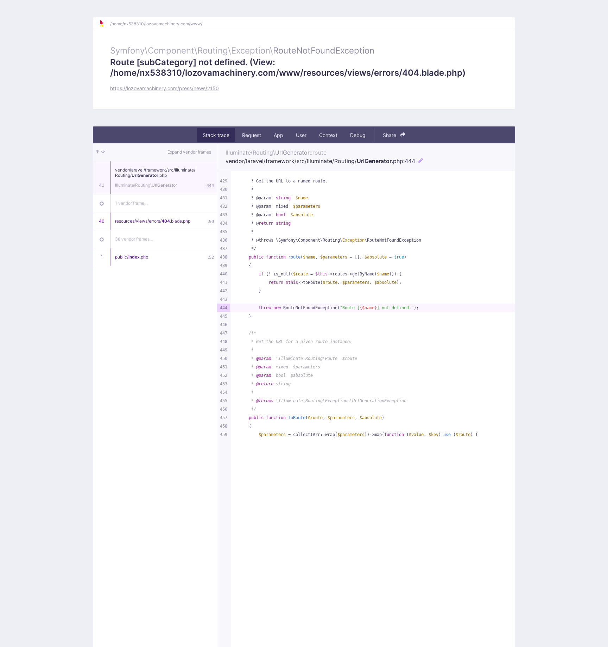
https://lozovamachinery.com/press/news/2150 (164, 88)
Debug (358, 135)
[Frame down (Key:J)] (103, 152)
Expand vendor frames (189, 152)
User (301, 135)
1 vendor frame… (131, 203)
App (278, 135)
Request (251, 135)
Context (328, 135)
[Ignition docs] (104, 23)
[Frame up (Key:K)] (97, 152)
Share (390, 135)
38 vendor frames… (134, 239)
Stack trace (216, 135)
